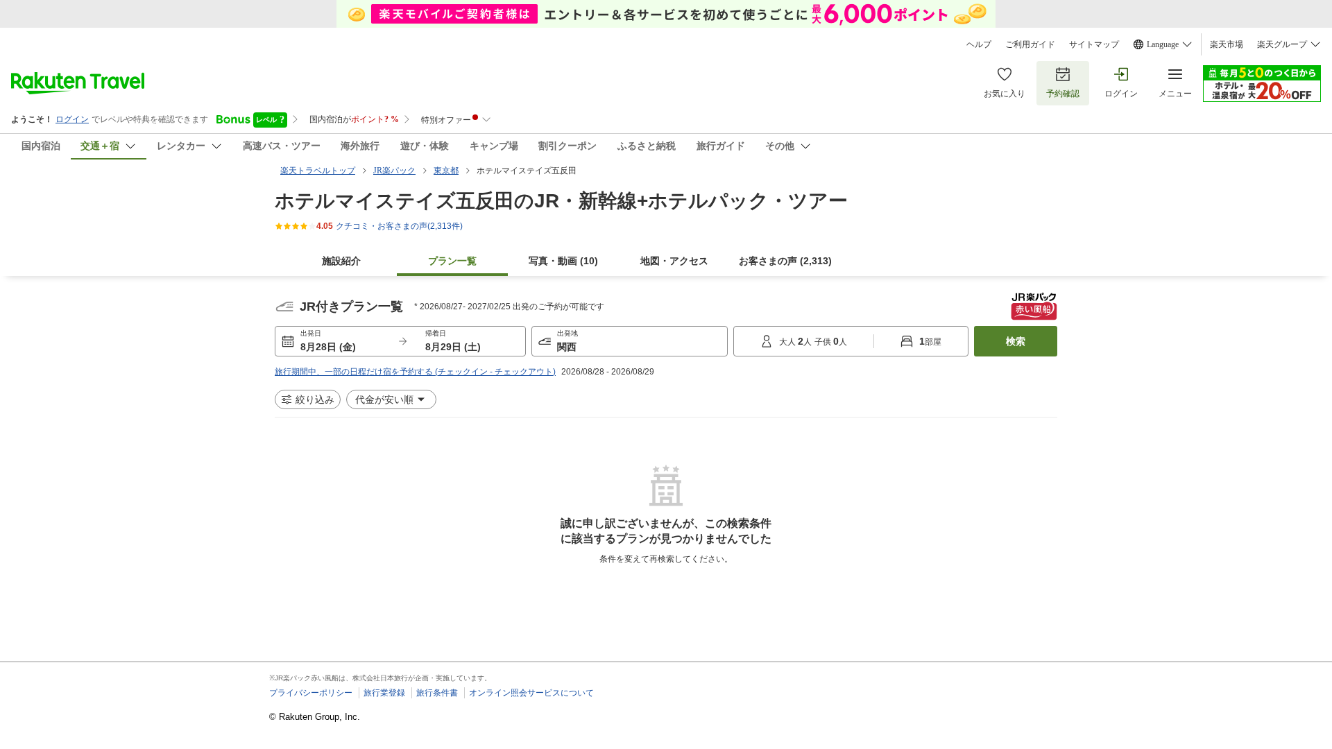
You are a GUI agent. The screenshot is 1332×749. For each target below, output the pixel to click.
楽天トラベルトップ (317, 170)
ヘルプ (978, 44)
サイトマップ (1094, 44)
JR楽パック (394, 170)
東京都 (446, 170)
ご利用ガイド (1030, 44)
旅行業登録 (384, 693)
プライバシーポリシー (310, 693)
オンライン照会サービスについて (531, 693)
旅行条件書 (437, 693)
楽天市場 (1226, 44)
